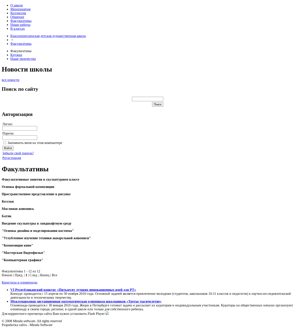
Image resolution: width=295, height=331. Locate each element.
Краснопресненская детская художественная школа (48, 36)
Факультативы (21, 43)
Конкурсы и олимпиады (19, 282)
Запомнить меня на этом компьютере (35, 143)
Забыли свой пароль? (18, 153)
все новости (10, 80)
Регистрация (11, 158)
